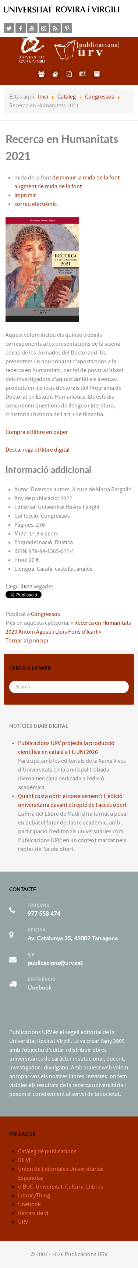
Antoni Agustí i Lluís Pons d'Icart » (59, 631)
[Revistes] (83, 73)
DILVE (25, 1160)
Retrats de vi (33, 1213)
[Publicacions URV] (69, 49)
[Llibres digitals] (69, 73)
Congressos (45, 614)
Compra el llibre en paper (37, 432)
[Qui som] (42, 73)
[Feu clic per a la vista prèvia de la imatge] (42, 269)
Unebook (40, 987)
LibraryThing (34, 1195)
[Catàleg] (55, 73)
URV (23, 1222)
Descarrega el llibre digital (38, 449)
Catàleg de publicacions (47, 1151)
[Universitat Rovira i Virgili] (62, 9)
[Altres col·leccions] (97, 73)
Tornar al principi (27, 640)
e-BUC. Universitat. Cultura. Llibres (60, 1186)
